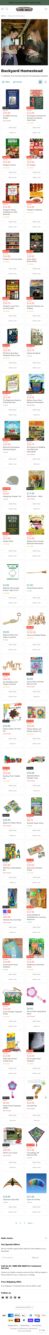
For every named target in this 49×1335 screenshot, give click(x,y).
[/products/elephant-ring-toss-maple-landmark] (13, 619)
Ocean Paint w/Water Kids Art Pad (35, 683)
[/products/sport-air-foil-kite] (36, 1183)
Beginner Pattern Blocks (12, 823)
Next (30, 1223)
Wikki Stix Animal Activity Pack (10, 1060)
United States (23, 1307)
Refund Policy (25, 1326)
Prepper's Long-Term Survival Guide (11, 307)
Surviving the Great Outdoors (10, 965)
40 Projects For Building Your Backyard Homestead (36, 449)
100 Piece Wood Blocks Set (12, 869)
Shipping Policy (13, 1326)
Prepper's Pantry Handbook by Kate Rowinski (10, 212)
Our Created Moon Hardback (34, 1060)
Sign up (35, 1257)
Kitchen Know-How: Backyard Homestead (35, 401)
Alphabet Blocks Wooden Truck (33, 777)
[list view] (45, 82)
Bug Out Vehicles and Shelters (35, 307)
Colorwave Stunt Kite (11, 1199)
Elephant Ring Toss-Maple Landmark (10, 636)
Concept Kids (32, 1106)
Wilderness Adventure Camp (35, 965)
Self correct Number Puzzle (34, 869)
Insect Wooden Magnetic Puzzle (12, 1013)
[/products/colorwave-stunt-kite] (13, 1183)
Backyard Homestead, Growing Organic (11, 448)
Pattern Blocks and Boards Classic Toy (34, 730)
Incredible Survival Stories (10, 117)
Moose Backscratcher (35, 588)
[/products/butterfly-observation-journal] (13, 572)
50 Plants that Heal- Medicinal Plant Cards (11, 354)
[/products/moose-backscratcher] (36, 572)
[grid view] (40, 82)
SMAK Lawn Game (10, 1153)
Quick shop (12, 128)
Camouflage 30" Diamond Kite (33, 1154)
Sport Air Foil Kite (33, 1199)
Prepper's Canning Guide (12, 259)
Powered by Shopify (24, 1331)
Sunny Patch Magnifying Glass (36, 1012)
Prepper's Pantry (9, 165)
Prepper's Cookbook (34, 210)
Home (3, 16)
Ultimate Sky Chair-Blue (12, 920)
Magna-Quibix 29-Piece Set (12, 730)
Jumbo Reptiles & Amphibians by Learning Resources (36, 917)
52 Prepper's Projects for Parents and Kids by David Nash (36, 118)
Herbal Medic (8, 541)
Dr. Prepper (31, 165)
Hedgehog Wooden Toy (12, 496)
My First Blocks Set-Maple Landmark (10, 683)
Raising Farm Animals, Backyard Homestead (35, 542)
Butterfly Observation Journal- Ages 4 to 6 (11, 589)
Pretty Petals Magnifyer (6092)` (12, 1107)
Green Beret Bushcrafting (32, 260)
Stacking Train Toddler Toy (11, 777)
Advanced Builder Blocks (36, 635)
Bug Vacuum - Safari (34, 496)
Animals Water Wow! (35, 823)
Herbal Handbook (33, 353)
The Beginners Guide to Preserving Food (12, 401)
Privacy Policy (36, 1326)
